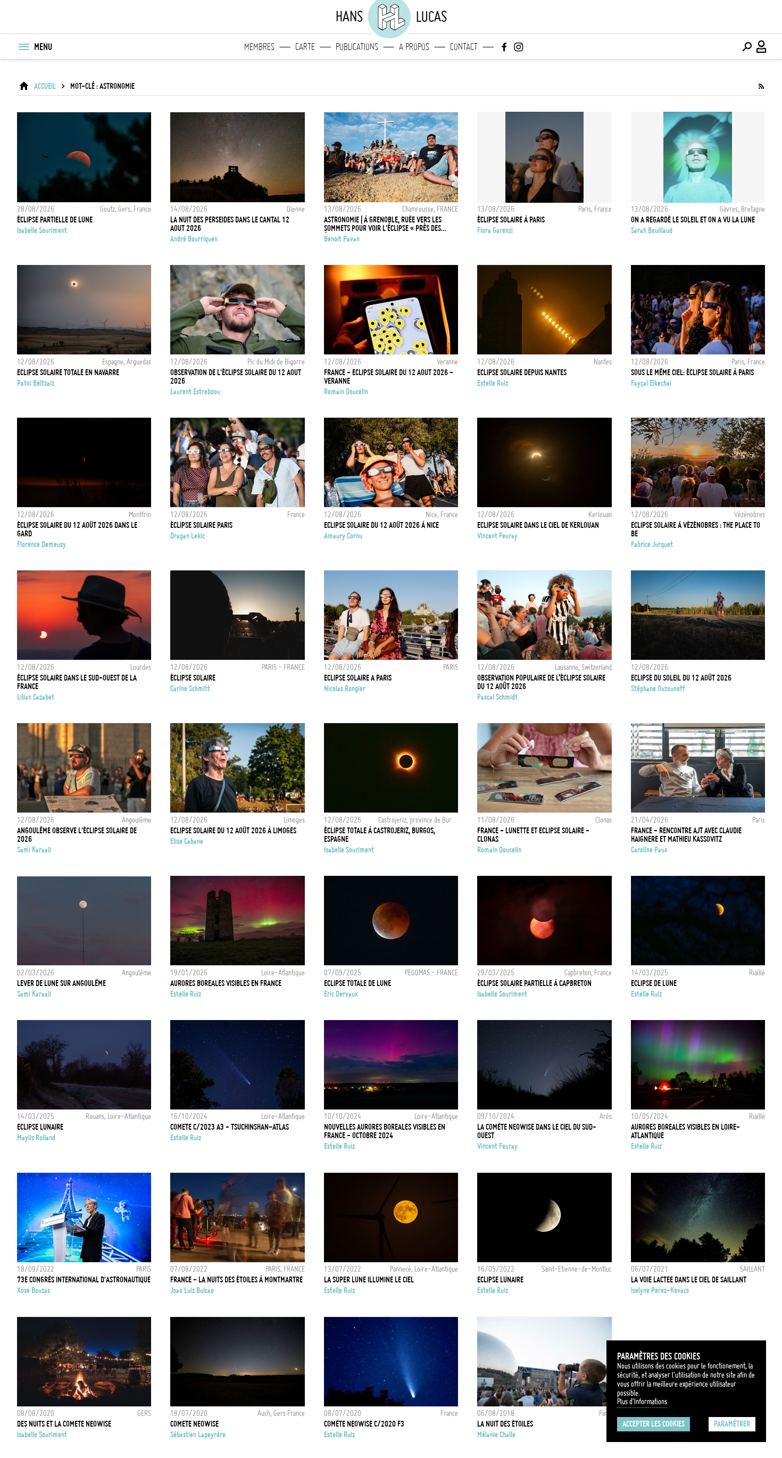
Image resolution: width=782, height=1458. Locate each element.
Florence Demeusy (41, 544)
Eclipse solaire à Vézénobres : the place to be (695, 529)
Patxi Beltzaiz (35, 383)
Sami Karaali (34, 850)
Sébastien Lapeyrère (198, 1434)
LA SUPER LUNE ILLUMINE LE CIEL (369, 1279)
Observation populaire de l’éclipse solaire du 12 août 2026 (541, 682)
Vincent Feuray (497, 536)
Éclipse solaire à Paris (511, 220)
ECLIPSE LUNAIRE (500, 1279)
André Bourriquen (194, 239)
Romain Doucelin (346, 391)
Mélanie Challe (496, 1434)
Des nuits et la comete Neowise (64, 1424)
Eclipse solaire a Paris (358, 678)
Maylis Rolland (36, 1137)
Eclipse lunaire (40, 1127)
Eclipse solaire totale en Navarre (68, 372)
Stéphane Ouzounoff (658, 688)
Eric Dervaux (341, 994)
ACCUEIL (45, 86)
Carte (305, 47)
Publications (357, 47)
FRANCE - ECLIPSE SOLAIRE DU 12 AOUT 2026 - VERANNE (388, 376)
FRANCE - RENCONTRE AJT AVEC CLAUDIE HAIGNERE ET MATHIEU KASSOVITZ (686, 834)
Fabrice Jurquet (652, 544)
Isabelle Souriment (42, 230)
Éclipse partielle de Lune (55, 220)
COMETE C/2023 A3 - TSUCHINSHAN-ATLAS (229, 1127)
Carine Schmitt (190, 688)
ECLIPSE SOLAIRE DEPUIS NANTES (522, 372)
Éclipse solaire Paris (201, 525)
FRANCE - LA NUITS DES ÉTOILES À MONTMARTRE (236, 1279)
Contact (464, 47)
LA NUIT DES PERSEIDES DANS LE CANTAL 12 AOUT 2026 (229, 224)
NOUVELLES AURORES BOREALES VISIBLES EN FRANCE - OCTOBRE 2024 (384, 1131)
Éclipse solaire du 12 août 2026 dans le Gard (77, 529)
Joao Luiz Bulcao (192, 1290)
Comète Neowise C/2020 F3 (364, 1424)
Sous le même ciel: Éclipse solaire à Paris (692, 372)
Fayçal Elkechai (651, 383)
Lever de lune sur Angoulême (61, 983)
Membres (259, 47)
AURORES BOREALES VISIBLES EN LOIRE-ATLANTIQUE (685, 1131)
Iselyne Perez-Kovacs (660, 1290)
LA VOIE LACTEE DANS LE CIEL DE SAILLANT (688, 1279)
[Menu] (23, 46)
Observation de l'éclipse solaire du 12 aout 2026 (235, 376)
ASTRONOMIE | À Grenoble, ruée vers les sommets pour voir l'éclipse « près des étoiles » (383, 224)
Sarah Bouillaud (651, 230)
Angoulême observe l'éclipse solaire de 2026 (77, 834)
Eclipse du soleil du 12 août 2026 (681, 678)
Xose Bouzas (33, 1290)
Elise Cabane (186, 841)
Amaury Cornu (343, 536)
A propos (414, 47)
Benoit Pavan (342, 239)
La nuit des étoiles (505, 1424)
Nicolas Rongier (344, 688)
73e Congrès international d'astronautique (84, 1279)
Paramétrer (732, 1424)
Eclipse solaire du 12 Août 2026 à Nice (381, 525)
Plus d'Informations (642, 1401)
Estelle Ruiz (492, 383)
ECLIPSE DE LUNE (654, 983)
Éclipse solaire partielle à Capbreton (534, 983)
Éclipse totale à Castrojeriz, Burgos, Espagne (379, 834)
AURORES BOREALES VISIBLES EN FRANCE (225, 983)
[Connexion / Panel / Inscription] (761, 46)
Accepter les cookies (653, 1424)
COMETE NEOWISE (194, 1424)
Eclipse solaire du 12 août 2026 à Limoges (233, 830)
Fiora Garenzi (495, 230)
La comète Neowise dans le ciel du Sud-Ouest (536, 1131)
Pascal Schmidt (497, 697)
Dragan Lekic (187, 536)
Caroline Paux (649, 850)
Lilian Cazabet (35, 697)
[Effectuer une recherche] (746, 46)
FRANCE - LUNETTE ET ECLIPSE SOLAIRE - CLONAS (533, 834)
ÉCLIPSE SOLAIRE (192, 678)
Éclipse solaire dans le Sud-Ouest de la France (77, 682)
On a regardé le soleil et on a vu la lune (693, 220)
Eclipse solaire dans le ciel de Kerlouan (538, 525)
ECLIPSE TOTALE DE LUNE (357, 983)
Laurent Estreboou (195, 391)
